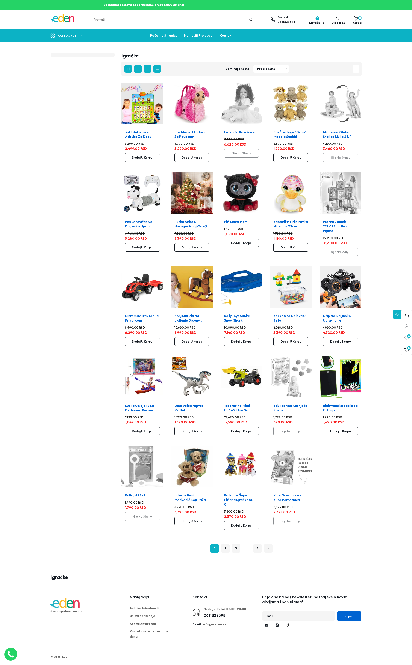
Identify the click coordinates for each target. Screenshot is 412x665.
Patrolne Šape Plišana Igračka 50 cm (238, 499)
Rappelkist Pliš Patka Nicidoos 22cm (290, 224)
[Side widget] (406, 326)
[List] (157, 69)
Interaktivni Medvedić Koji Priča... (191, 497)
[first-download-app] (65, 603)
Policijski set (135, 495)
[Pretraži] (251, 19)
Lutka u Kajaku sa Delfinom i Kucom (139, 407)
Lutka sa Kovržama (239, 132)
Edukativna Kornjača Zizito (290, 407)
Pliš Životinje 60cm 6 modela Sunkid (289, 134)
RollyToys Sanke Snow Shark (237, 318)
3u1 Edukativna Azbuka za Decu (138, 134)
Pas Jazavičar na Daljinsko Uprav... (139, 224)
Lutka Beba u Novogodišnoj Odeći (190, 224)
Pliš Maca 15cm (235, 222)
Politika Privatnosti (144, 608)
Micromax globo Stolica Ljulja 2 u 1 (337, 134)
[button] (356, 19)
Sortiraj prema (237, 69)
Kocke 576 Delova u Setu (289, 318)
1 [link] (214, 548)
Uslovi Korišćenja (142, 616)
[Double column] (147, 69)
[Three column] (138, 69)
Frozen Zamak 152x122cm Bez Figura (335, 226)
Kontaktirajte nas (143, 624)
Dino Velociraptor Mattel (188, 407)
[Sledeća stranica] (268, 548)
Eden (66, 657)
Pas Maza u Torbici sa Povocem (189, 134)
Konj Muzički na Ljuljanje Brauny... (188, 318)
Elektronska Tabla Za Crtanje (340, 407)
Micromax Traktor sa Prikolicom (142, 318)
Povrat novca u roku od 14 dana (149, 633)
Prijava (349, 616)
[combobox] (173, 19)
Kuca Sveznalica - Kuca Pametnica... (287, 497)
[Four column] (128, 69)
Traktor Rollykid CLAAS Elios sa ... (237, 407)
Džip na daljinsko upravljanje (337, 318)
